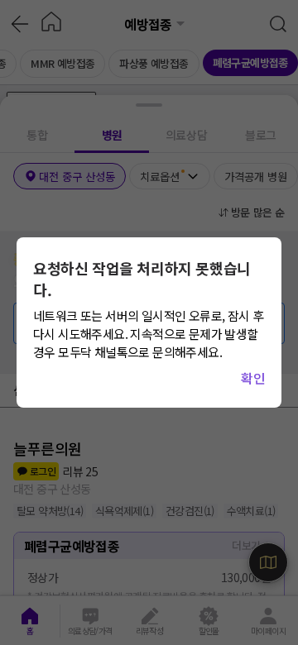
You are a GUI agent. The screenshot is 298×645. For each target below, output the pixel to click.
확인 (253, 378)
